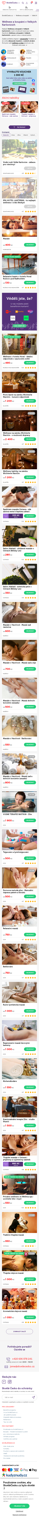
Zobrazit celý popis (18, 45)
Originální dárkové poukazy (12, 1417)
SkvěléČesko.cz (7, 15)
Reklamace (7, 1419)
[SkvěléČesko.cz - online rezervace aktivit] (11, 3)
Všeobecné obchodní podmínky (13, 1456)
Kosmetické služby (30, 64)
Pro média (6, 1458)
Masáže (28, 58)
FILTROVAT (21, 127)
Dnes (13, 135)
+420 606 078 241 (22, 1358)
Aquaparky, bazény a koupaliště (11, 52)
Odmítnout (19, 1511)
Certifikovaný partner (10, 1439)
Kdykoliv (6, 135)
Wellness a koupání (22, 15)
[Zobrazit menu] (36, 3)
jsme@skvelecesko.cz (22, 1366)
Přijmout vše (19, 1506)
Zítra (18, 135)
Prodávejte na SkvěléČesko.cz (13, 1429)
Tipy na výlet (7, 1422)
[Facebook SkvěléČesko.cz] (4, 1382)
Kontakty (6, 1448)
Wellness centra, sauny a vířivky (30, 52)
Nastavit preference (19, 1515)
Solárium (10, 64)
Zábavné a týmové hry (10, 9)
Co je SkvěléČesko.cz (10, 1412)
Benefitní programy (9, 1410)
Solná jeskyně (11, 58)
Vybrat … (33, 135)
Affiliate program (9, 1436)
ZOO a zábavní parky (26, 9)
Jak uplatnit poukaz (9, 1415)
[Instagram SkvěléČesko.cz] (10, 1382)
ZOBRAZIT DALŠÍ (19, 1331)
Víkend (25, 135)
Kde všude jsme (8, 1446)
